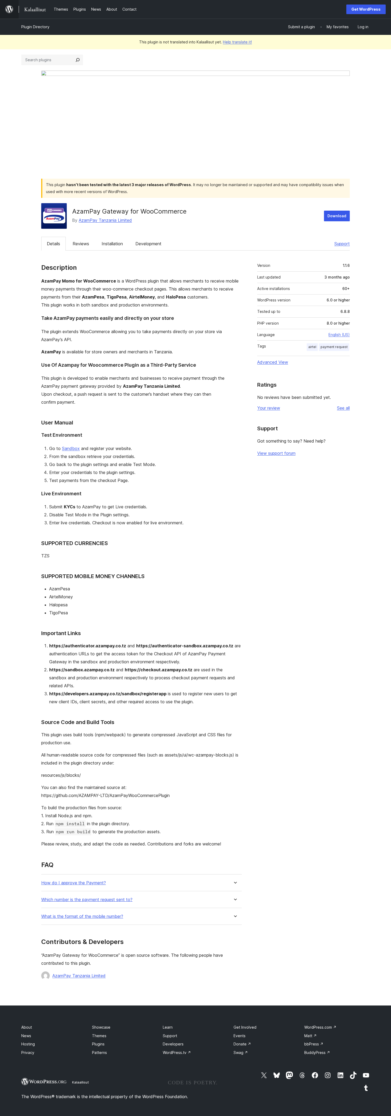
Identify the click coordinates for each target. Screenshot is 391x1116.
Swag (241, 1052)
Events (240, 1035)
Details (53, 243)
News (26, 1035)
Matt (310, 1035)
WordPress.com (320, 1027)
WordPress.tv (177, 1052)
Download (336, 216)
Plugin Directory (35, 26)
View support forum (276, 453)
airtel (312, 347)
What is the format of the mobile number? (82, 916)
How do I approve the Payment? (73, 882)
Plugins (98, 1044)
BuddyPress (317, 1052)
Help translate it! (237, 42)
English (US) (339, 334)
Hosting (28, 1044)
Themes (99, 1035)
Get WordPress (366, 9)
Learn (168, 1027)
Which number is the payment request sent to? (86, 899)
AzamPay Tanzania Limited (105, 220)
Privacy (27, 1052)
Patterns (99, 1052)
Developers (173, 1044)
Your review (268, 408)
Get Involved (245, 1027)
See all (343, 408)
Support (342, 243)
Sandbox (71, 448)
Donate (242, 1044)
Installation (112, 243)
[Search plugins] (77, 60)
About (26, 1027)
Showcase (101, 1027)
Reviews (81, 243)
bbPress (313, 1044)
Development (148, 243)
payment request (334, 347)
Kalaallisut (80, 1082)
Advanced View (272, 362)
